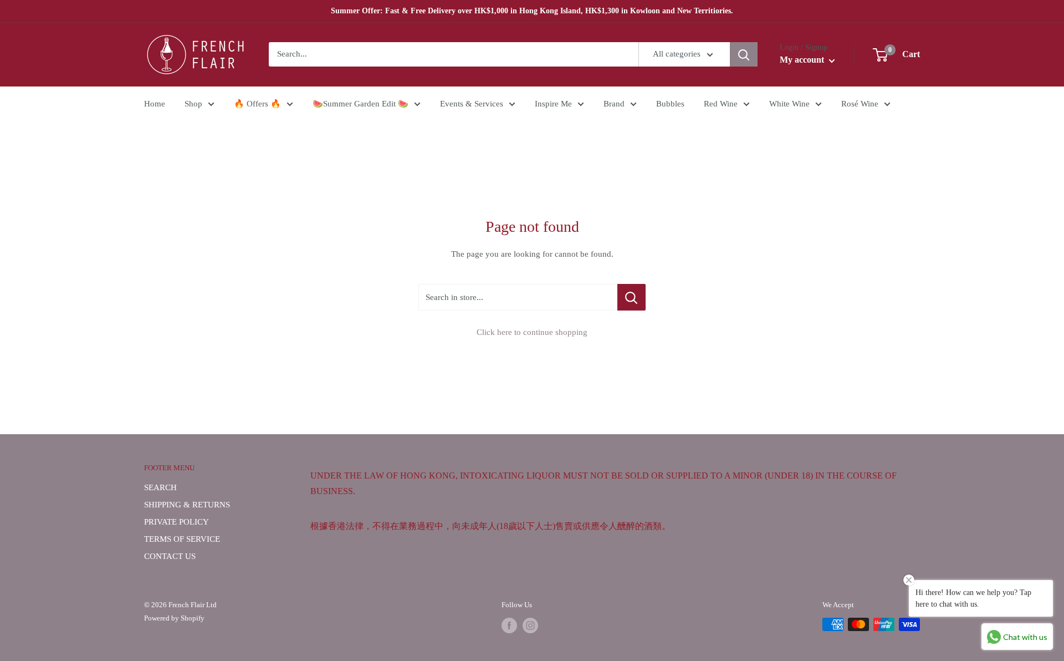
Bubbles (670, 103)
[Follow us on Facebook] (509, 625)
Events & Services (471, 103)
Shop (193, 103)
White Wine (789, 103)
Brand (614, 103)
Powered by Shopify (174, 618)
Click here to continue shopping (532, 332)
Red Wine (721, 103)
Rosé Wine (859, 103)
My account (803, 60)
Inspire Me (553, 103)
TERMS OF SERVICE (182, 539)
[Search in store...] (631, 297)
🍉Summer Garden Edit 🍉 (360, 103)
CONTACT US (170, 556)
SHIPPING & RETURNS (187, 504)
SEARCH (160, 487)
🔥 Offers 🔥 (257, 103)
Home (154, 103)
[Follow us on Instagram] (530, 625)
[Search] (744, 54)
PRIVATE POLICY (176, 521)
